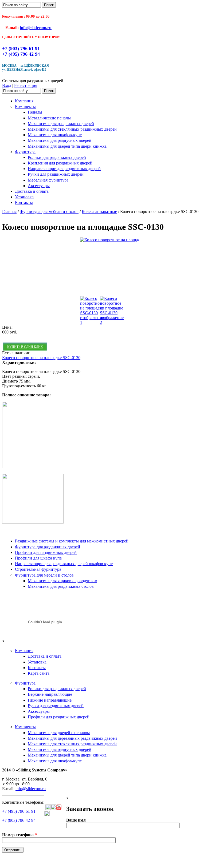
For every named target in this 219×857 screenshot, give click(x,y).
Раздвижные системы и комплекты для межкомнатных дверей (71, 541)
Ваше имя (76, 820)
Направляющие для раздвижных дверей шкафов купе (64, 563)
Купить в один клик (25, 347)
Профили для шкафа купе (38, 558)
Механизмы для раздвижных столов (61, 586)
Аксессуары (39, 185)
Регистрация (25, 85)
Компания (24, 101)
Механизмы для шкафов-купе (55, 134)
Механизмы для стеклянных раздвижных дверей (72, 129)
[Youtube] (58, 808)
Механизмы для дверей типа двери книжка (67, 146)
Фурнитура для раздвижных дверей (47, 547)
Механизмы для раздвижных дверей (61, 123)
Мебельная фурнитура (48, 180)
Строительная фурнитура (38, 569)
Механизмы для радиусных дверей (59, 140)
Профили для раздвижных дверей (46, 552)
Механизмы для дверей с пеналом (59, 732)
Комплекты (25, 106)
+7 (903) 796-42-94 (19, 820)
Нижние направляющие (50, 700)
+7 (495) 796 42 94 (21, 54)
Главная (9, 211)
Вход (6, 85)
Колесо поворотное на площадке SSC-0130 (41, 357)
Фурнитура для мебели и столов (49, 211)
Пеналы (35, 112)
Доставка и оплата (32, 191)
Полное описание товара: (26, 395)
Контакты (24, 202)
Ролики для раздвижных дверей (57, 157)
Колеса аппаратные (99, 211)
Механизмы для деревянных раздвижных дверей (72, 738)
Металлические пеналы (49, 118)
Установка (24, 197)
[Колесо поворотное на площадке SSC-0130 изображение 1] (135, 240)
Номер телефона (19, 834)
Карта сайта (38, 673)
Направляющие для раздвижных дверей (64, 168)
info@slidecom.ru (36, 27)
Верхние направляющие (50, 694)
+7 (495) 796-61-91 (19, 811)
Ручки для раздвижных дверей (56, 174)
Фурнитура (25, 152)
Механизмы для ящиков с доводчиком (62, 580)
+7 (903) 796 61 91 (21, 48)
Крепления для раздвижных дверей (60, 163)
